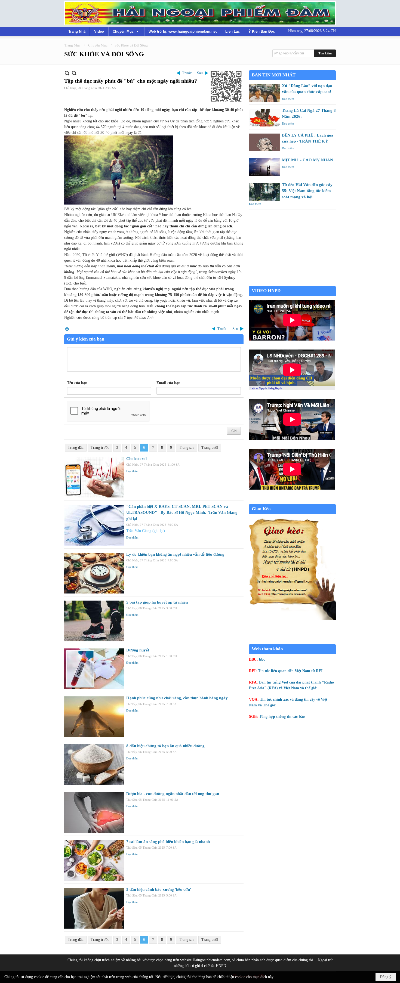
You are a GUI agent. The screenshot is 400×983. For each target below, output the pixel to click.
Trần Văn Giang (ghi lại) (145, 531)
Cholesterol (136, 458)
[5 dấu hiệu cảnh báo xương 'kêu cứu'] (94, 908)
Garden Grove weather (292, 283)
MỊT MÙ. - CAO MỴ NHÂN (307, 160)
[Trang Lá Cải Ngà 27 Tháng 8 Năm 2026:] (264, 117)
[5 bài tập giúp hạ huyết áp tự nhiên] (94, 621)
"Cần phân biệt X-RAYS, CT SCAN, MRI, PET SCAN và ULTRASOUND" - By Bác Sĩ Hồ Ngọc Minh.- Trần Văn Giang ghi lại (182, 512)
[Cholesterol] (94, 477)
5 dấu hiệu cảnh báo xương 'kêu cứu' (158, 889)
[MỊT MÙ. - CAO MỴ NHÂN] (264, 167)
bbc (262, 659)
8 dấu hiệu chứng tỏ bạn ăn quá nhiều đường (165, 746)
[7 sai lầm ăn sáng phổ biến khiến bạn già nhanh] (94, 860)
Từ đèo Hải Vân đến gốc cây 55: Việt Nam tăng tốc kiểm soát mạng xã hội (307, 191)
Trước (187, 73)
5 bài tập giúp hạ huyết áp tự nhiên (157, 602)
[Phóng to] (74, 73)
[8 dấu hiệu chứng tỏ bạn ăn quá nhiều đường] (94, 764)
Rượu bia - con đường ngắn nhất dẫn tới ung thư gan (172, 794)
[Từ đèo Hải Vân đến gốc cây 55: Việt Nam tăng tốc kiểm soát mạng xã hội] (264, 192)
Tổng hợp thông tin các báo (282, 717)
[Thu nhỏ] (67, 73)
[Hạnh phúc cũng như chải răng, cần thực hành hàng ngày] (94, 716)
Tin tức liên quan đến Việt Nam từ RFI (290, 671)
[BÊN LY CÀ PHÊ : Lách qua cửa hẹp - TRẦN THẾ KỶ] (264, 142)
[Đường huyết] (94, 668)
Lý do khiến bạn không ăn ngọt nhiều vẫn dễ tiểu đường (175, 554)
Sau (200, 73)
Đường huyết (137, 650)
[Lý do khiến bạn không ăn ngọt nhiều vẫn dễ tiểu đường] (94, 573)
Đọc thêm (132, 471)
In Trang (67, 329)
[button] (126, 31)
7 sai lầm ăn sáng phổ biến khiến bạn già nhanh (168, 841)
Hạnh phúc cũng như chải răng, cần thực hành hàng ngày (177, 698)
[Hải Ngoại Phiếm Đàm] (200, 13)
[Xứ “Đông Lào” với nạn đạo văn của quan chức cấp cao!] (264, 93)
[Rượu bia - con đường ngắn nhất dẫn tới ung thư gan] (94, 812)
